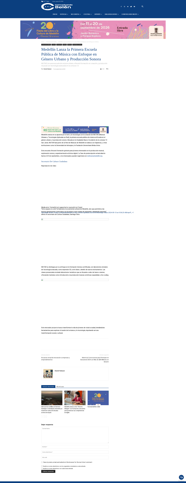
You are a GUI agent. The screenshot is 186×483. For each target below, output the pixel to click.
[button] (142, 7)
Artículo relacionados (48, 386)
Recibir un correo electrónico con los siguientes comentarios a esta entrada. (64, 466)
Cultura (87, 14)
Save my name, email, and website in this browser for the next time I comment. (67, 462)
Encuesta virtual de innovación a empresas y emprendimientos (55, 359)
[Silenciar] (42, 226)
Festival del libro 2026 (94, 406)
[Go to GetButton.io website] (181, 481)
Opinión (97, 14)
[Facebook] (121, 6)
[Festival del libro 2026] (98, 398)
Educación (59, 44)
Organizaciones (111, 14)
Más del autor (60, 386)
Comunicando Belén (129, 14)
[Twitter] (131, 6)
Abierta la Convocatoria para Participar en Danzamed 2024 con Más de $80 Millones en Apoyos (94, 360)
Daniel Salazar (48, 69)
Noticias (63, 14)
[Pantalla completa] (42, 229)
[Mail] (127, 6)
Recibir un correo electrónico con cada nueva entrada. (58, 468)
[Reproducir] (42, 215)
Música (64, 44)
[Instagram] (124, 6)
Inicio (55, 14)
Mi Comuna (75, 14)
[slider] (69, 226)
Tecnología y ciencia (77, 44)
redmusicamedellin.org (94, 156)
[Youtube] (134, 6)
